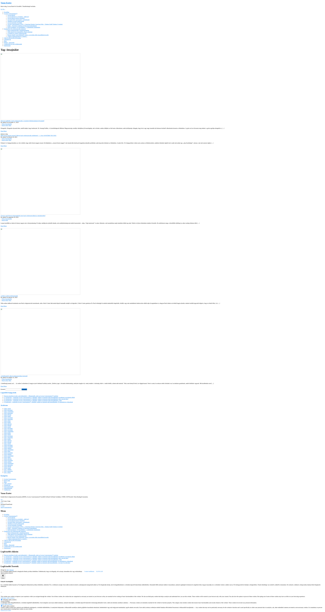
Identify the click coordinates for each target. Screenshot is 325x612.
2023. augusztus (8, 419)
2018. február (7, 466)
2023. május (7, 421)
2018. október (8, 462)
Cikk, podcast (7, 483)
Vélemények (7, 39)
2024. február (7, 414)
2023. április (7, 422)
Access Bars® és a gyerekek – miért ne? (18, 16)
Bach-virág (5, 125)
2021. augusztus (8, 437)
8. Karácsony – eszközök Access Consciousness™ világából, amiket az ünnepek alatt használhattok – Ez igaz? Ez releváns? (37, 562)
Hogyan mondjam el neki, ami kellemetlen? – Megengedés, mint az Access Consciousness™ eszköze (31, 396)
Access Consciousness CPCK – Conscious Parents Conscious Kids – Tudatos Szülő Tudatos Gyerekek (35, 24)
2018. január (7, 468)
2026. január (7, 408)
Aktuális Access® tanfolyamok (15, 21)
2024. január (7, 416)
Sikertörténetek (8, 488)
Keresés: (3, 389)
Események (7, 485)
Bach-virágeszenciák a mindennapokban (18, 30)
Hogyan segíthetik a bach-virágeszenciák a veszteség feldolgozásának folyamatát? (22, 121)
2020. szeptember (8, 449)
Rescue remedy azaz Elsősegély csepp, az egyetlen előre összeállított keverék (28, 35)
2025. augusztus (8, 413)
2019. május (7, 457)
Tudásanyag (7, 489)
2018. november (8, 460)
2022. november (8, 430)
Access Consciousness (10, 479)
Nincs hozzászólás (7, 124)
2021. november (8, 436)
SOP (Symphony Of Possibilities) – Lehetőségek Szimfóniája (23, 27)
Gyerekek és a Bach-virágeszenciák (16, 33)
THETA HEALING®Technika (12, 38)
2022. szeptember (8, 431)
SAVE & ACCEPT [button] (6, 610)
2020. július (7, 451)
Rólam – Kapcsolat (9, 42)
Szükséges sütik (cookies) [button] (7, 598)
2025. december (8, 410)
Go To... (3, 9)
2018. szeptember (8, 463)
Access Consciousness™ (10, 13)
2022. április (7, 433)
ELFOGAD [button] (99, 571)
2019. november (8, 452)
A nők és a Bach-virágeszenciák (9, 296)
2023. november (8, 417)
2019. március (8, 459)
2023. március (8, 424)
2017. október (8, 469)
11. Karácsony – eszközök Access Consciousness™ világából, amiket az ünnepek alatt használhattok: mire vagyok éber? (36, 399)
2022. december (8, 428)
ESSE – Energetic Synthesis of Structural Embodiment (22, 26)
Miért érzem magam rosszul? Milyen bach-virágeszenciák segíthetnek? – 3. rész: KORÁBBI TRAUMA (28, 135)
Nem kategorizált (8, 486)
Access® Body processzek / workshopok (18, 19)
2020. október (8, 448)
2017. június (7, 472)
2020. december (8, 445)
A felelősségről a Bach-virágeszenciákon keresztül (14, 376)
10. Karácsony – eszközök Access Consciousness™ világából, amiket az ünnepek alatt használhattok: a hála (33, 400)
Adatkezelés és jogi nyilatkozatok (13, 44)
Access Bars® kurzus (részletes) (16, 18)
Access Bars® (11, 15)
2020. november (8, 446)
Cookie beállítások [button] (89, 571)
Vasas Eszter (6, 3)
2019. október (8, 454)
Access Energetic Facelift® (14, 23)
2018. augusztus (8, 465)
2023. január (7, 427)
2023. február (7, 425)
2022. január (7, 434)
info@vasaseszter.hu (6, 507)
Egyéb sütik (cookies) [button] (6, 604)
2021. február (7, 442)
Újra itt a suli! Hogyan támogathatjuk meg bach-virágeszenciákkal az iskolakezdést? (23, 215)
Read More (4, 131)
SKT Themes (10, 570)
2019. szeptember (8, 456)
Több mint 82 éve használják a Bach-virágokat (19, 32)
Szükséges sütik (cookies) (9, 599)
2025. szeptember (8, 411)
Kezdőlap (6, 12)
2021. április (7, 439)
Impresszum (7, 45)
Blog (5, 41)
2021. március (8, 440)
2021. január (7, 443)
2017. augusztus (8, 471)
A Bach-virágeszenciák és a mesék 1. (17, 36)
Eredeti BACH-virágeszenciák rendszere (15, 29)
